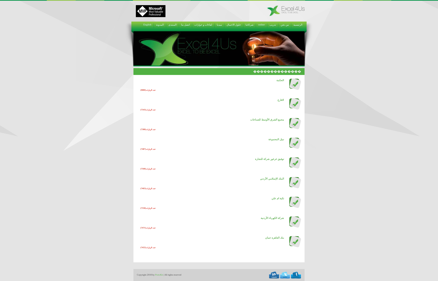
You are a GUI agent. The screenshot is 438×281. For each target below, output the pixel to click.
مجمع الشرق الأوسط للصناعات (267, 119)
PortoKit (159, 274)
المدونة (160, 24)
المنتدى (172, 24)
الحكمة (280, 80)
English (147, 24)
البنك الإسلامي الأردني (272, 178)
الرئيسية (297, 24)
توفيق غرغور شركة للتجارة (269, 159)
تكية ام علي (278, 198)
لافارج (281, 100)
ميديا (219, 24)
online (261, 24)
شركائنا (250, 24)
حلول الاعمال (234, 24)
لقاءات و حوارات (203, 24)
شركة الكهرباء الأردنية (272, 218)
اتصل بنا (185, 24)
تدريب (272, 24)
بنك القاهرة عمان (274, 237)
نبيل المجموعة (276, 139)
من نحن (285, 24)
